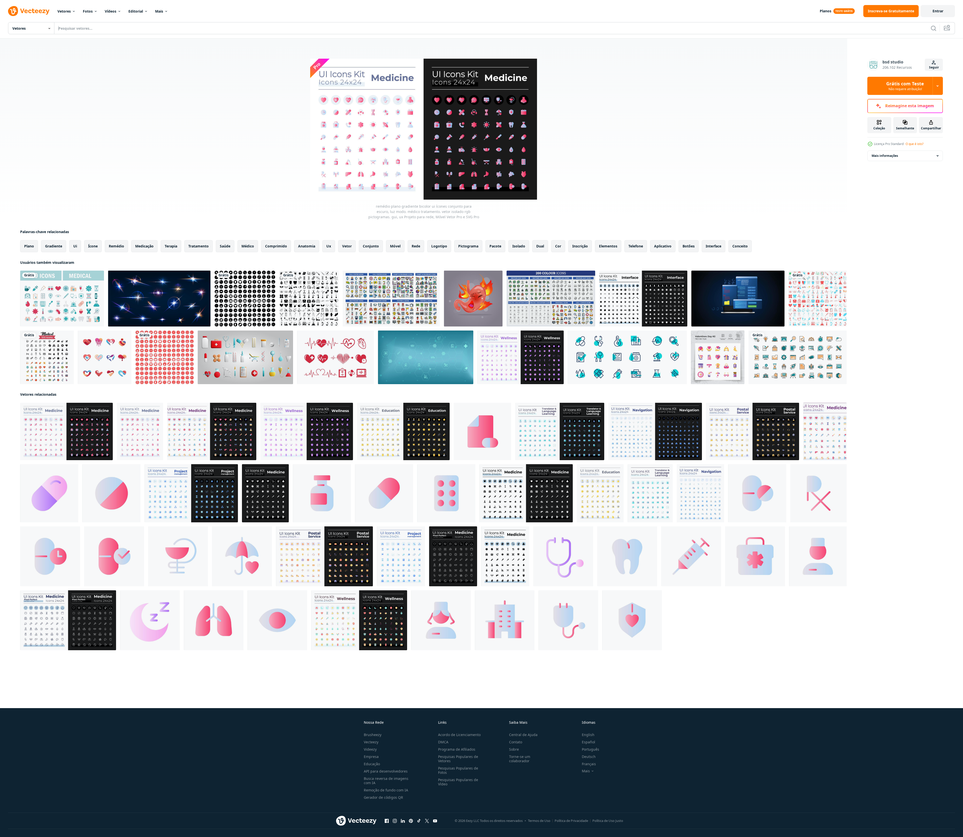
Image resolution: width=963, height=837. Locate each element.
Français (589, 763)
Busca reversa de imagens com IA (386, 780)
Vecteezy (371, 742)
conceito (740, 246)
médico (247, 246)
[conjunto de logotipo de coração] (104, 357)
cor (558, 246)
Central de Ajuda (523, 734)
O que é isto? (914, 144)
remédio (116, 246)
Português (590, 749)
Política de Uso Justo (607, 820)
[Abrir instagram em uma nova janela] (395, 821)
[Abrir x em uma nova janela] (427, 821)
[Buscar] (934, 28)
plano (29, 246)
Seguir (934, 67)
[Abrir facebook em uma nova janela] (387, 821)
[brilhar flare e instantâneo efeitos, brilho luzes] (159, 298)
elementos (608, 246)
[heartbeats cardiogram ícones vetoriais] (335, 357)
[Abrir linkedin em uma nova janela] (403, 821)
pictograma (468, 246)
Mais (159, 11)
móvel (395, 246)
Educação (372, 763)
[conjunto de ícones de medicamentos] (627, 357)
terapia (171, 246)
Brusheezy (372, 734)
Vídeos (110, 11)
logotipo (439, 246)
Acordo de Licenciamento (459, 734)
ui (75, 246)
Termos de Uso (539, 820)
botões (689, 246)
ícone (93, 246)
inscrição (580, 246)
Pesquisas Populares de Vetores (458, 758)
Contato (515, 742)
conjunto (371, 246)
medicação (144, 246)
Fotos (88, 11)
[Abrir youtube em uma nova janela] (435, 821)
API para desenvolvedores (386, 771)
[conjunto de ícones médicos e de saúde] (62, 298)
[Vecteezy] (28, 11)
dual (540, 246)
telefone (635, 246)
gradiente (53, 246)
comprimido (276, 246)
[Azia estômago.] (473, 298)
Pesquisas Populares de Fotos (458, 770)
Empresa (371, 756)
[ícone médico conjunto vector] (47, 357)
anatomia (306, 246)
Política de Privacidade (571, 820)
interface (713, 246)
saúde (225, 246)
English (588, 734)
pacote (495, 246)
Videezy (370, 749)
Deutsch (589, 756)
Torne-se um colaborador (519, 758)
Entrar (938, 11)
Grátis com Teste (905, 86)
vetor (347, 246)
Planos (825, 11)
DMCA (443, 742)
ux (328, 246)
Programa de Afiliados (456, 749)
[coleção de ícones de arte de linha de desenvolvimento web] (797, 357)
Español (588, 742)
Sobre (514, 749)
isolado (518, 246)
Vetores (64, 11)
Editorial (135, 11)
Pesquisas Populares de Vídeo (458, 781)
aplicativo (662, 246)
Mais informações (885, 156)
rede (416, 246)
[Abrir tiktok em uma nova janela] (419, 821)
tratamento (198, 246)
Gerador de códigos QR (383, 797)
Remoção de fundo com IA (386, 790)
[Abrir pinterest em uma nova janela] (411, 821)
